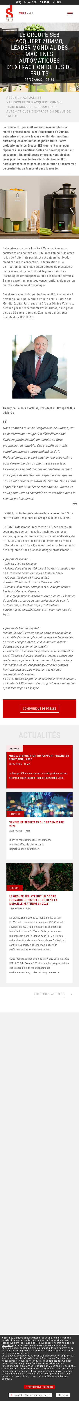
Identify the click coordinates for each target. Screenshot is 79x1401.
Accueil (12, 97)
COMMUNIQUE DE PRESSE (39, 708)
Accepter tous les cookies (40, 1387)
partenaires (37, 1338)
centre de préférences (51, 1373)
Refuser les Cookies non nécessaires (31, 1395)
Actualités (32, 97)
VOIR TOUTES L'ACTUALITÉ (49, 994)
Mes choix (63, 1395)
